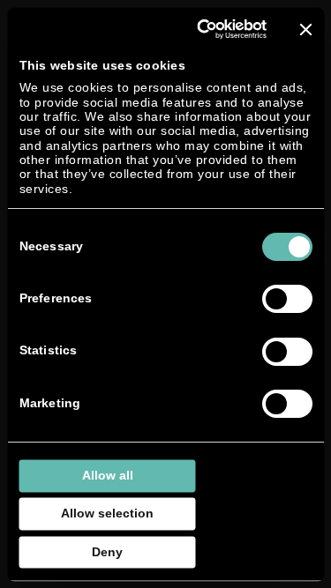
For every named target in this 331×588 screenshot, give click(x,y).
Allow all (107, 475)
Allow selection (107, 513)
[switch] (286, 299)
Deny (107, 551)
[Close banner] (305, 29)
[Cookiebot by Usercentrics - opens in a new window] (198, 29)
